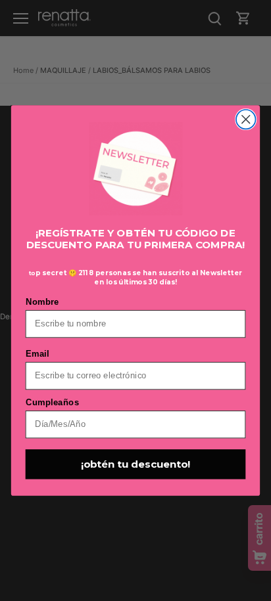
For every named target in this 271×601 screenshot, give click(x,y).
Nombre (42, 301)
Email (37, 353)
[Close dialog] (245, 119)
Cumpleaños (53, 402)
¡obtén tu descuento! (135, 464)
